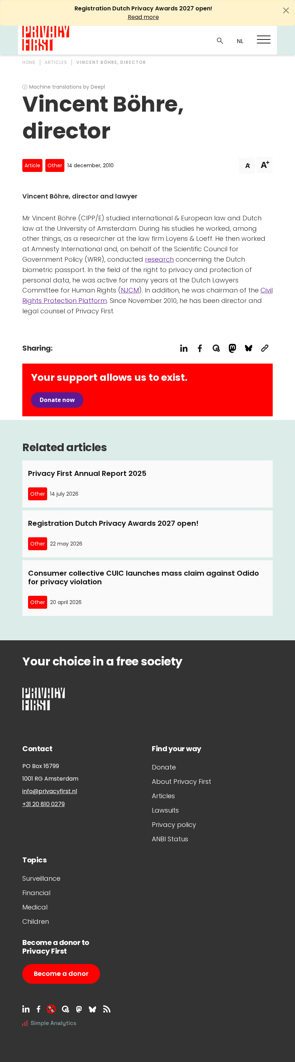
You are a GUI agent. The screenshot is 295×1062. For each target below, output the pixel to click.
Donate (164, 767)
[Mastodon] (79, 1008)
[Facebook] (38, 1008)
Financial (36, 892)
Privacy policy (174, 824)
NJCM (130, 290)
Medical (34, 907)
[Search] (220, 40)
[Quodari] (65, 1008)
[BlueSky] (92, 1008)
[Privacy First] (45, 38)
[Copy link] (265, 348)
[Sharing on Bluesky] (248, 348)
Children (35, 921)
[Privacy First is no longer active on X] (51, 1008)
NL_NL (239, 41)
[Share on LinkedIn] (184, 348)
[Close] (286, 10)
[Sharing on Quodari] (216, 348)
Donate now (57, 400)
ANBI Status (170, 838)
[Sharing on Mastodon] (232, 348)
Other (54, 165)
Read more (143, 17)
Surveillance (41, 878)
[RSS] (106, 1008)
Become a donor (61, 973)
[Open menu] (264, 39)
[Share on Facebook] (200, 348)
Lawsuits (165, 810)
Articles (163, 795)
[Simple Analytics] (49, 1022)
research (159, 259)
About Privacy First (181, 781)
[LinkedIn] (26, 1008)
